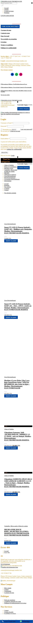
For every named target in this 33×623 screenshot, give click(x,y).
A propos (6, 188)
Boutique (6, 12)
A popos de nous (9, 11)
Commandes (7, 591)
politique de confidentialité (14, 149)
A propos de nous (9, 592)
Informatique (7, 181)
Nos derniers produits (10, 193)
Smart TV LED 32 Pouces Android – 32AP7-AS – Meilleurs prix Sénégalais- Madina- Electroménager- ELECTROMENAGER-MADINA (18, 230)
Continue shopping (23, 108)
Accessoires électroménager (12, 179)
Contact (6, 190)
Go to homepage (5, 564)
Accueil (6, 8)
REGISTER (4, 152)
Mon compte (7, 588)
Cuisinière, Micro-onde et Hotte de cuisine (10, 170)
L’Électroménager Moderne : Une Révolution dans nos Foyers (14, 84)
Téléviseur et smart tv (10, 174)
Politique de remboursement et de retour (15, 603)
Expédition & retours (10, 613)
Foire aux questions (9, 600)
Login (12, 155)
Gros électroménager (10, 176)
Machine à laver (8, 168)
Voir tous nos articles (5, 94)
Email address (5, 138)
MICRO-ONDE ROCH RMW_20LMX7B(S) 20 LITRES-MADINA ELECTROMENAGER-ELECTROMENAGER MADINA (16, 532)
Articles (6, 9)
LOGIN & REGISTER (7, 15)
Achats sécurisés (8, 612)
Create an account (15, 131)
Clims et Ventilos (9, 165)
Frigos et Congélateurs (10, 167)
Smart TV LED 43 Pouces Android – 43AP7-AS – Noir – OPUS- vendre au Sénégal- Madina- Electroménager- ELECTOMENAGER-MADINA (17, 307)
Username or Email (6, 123)
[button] (17, 102)
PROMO (6, 173)
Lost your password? (26, 129)
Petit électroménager (9, 177)
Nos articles (7, 187)
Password (4, 126)
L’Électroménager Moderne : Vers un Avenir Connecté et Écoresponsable (16, 87)
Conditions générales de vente (12, 601)
